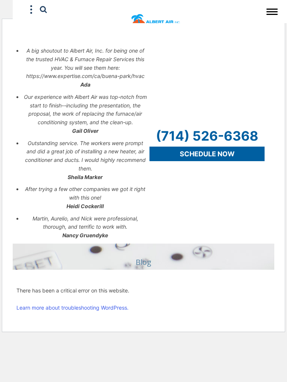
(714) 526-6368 (207, 136)
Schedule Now (207, 154)
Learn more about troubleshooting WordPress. (72, 307)
